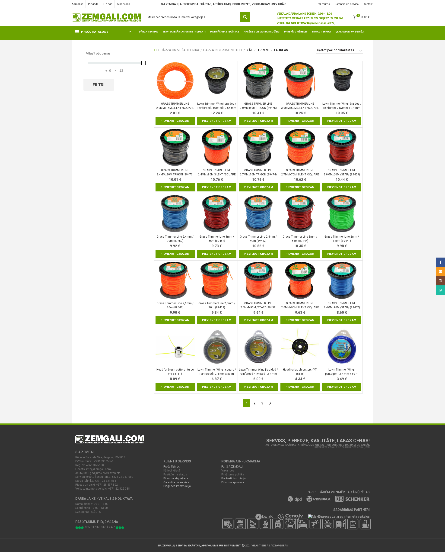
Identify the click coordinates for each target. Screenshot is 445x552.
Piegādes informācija (177, 486)
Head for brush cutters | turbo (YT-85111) (175, 371)
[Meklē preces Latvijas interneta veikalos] (336, 516)
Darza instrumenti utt (222, 50)
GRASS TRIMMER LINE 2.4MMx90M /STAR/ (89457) (342, 305)
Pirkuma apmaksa (232, 482)
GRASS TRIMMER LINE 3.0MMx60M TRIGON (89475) (258, 106)
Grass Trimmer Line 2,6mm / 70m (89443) (175, 305)
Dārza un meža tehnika (180, 50)
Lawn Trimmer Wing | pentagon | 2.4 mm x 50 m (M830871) (341, 372)
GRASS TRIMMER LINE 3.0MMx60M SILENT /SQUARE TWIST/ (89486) (300, 106)
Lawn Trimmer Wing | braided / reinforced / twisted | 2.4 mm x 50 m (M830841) (258, 372)
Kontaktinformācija (233, 478)
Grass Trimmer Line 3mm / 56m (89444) (300, 238)
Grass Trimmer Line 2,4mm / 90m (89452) (175, 238)
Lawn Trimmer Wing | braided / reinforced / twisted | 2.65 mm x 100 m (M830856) (216, 106)
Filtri (99, 84)
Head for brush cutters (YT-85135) (300, 371)
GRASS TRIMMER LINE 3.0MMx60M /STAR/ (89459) (342, 172)
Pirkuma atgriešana (175, 478)
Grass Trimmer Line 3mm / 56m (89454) (217, 238)
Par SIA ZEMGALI (232, 466)
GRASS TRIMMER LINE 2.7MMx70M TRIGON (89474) (258, 172)
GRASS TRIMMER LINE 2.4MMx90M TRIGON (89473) (175, 172)
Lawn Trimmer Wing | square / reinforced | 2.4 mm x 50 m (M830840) (216, 372)
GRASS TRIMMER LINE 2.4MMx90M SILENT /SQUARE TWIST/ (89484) (217, 172)
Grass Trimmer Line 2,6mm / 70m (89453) (216, 305)
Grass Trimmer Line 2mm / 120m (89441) (341, 238)
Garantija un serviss (176, 482)
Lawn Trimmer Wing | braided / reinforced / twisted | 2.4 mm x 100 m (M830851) (341, 106)
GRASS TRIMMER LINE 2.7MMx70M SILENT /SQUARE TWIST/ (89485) (300, 172)
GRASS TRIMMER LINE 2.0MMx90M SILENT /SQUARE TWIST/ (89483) (300, 305)
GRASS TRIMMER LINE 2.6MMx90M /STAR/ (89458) (258, 305)
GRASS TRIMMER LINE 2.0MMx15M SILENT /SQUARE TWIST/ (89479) (175, 106)
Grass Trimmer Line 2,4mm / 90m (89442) (258, 238)
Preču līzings (171, 466)
